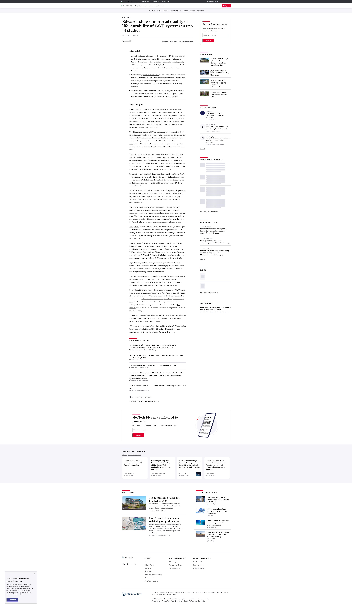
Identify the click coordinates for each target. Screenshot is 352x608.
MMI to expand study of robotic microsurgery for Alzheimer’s (217, 511)
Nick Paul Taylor (135, 390)
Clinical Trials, (142, 401)
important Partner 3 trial (171, 157)
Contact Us (148, 568)
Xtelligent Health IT (165, 1)
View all (202, 149)
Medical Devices (154, 401)
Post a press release (212, 211)
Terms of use (166, 601)
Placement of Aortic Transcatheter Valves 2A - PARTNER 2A (152, 365)
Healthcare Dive (155, 1)
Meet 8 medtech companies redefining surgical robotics (164, 520)
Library (145, 6)
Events (151, 6)
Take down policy (177, 601)
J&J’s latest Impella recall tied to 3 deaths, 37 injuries (219, 73)
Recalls (159, 10)
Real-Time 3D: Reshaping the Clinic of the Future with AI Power (215, 308)
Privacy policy (156, 601)
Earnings (165, 10)
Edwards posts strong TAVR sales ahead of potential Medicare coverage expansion (218, 535)
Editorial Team (149, 565)
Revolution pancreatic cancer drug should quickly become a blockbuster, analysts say (214, 252)
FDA (149, 10)
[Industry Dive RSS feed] (135, 564)
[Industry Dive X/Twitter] (131, 564)
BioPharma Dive (146, 1)
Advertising (172, 562)
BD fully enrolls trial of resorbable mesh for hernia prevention (218, 499)
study (131, 144)
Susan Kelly (128, 41)
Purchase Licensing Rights (153, 575)
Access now (12, 599)
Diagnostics (200, 10)
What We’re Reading (151, 581)
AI (180, 10)
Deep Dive (138, 6)
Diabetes (192, 10)
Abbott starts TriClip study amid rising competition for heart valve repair (218, 522)
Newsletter (148, 571)
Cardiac (185, 10)
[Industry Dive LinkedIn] (124, 564)
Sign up (227, 6)
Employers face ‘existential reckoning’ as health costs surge (214, 242)
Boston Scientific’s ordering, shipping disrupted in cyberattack (218, 83)
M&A (153, 10)
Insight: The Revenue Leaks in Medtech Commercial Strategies (218, 140)
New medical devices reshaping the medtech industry (215, 115)
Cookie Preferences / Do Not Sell (195, 601)
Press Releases (159, 6)
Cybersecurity (174, 10)
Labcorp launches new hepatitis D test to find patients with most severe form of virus (214, 231)
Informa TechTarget (183, 592)
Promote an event (212, 292)
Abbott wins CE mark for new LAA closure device (219, 94)
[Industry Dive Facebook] (128, 564)
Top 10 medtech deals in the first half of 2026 (164, 499)
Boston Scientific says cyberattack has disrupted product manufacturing (219, 62)
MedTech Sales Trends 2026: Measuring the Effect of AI (217, 128)
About (147, 562)
